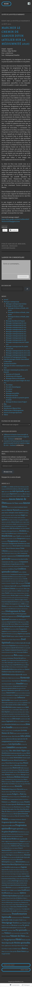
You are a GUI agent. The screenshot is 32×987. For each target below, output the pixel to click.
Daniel (27, 591)
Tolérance (8, 906)
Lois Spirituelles (14, 744)
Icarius (25, 686)
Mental (4, 760)
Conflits (20, 572)
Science (22, 881)
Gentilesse (19, 662)
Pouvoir (3, 814)
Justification (27, 721)
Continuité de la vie (7, 579)
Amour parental (22, 510)
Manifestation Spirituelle (16, 753)
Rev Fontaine (7, 852)
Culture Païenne (5, 591)
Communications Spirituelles (19, 559)
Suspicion (22, 900)
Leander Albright (24, 733)
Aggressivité (26, 489)
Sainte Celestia (23, 871)
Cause (23, 536)
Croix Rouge (19, 586)
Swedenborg (27, 900)
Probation (13, 819)
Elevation (6, 624)
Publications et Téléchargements (13, 410)
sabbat (3, 867)
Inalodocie (23, 693)
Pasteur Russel (25, 799)
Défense (19, 604)
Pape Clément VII (11, 796)
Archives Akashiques (14, 520)
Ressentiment (14, 850)
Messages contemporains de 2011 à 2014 (18, 351)
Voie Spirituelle (23, 933)
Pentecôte (3, 804)
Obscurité (20, 789)
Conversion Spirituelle (6, 581)
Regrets (20, 844)
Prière (5, 819)
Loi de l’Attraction (17, 741)
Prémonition (14, 834)
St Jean (7, 898)
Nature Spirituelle (16, 781)
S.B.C (29, 864)
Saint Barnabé (22, 869)
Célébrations (14, 591)
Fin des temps (20, 652)
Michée (3, 765)
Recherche (6, 286)
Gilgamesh (23, 664)
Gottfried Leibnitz (19, 667)
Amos (3, 499)
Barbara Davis (24, 526)
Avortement (7, 526)
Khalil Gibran (25, 727)
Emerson (20, 624)
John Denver (23, 714)
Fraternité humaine (21, 660)
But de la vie (20, 533)
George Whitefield (17, 664)
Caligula (14, 536)
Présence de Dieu (20, 834)
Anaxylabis (8, 515)
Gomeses (14, 667)
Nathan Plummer (14, 779)
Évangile (3, 953)
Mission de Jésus (23, 765)
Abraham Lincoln (24, 487)
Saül (20, 881)
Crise (3, 586)
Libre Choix (4, 739)
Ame (26, 496)
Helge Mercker (19, 244)
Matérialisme (18, 757)
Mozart (27, 772)
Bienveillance (16, 528)
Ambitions (23, 496)
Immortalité (10, 692)
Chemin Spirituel (16, 546)
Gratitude (5, 669)
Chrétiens (4, 548)
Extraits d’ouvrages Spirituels (13, 413)
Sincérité (4, 890)
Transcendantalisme (18, 909)
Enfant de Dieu (13, 629)
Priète (9, 819)
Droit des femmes (21, 602)
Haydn (3, 681)
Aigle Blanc (27, 491)
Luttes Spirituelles (21, 747)
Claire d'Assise (11, 551)
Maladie (28, 751)
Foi (15, 655)
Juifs (14, 721)
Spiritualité (20, 896)
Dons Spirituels (9, 602)
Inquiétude (24, 702)
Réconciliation (14, 859)
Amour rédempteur (10, 513)
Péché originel (5, 841)
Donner (26, 599)
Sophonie (19, 890)
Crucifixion (5, 588)
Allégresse (28, 494)
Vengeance (4, 925)
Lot (26, 744)
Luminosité (4, 747)
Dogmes (22, 599)
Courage (27, 583)
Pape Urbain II (17, 796)
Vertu (10, 925)
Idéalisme (14, 688)
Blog (5, 404)
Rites (19, 852)
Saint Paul (11, 876)
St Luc (10, 898)
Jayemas (24, 709)
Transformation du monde (9, 911)
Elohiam (16, 624)
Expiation (12, 646)
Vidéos (6, 415)
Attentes (21, 522)
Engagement (23, 629)
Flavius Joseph (4, 655)
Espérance (21, 636)
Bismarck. (27, 528)
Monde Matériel (6, 772)
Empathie (11, 626)
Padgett (15, 794)
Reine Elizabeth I (26, 843)
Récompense (8, 859)
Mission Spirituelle (5, 768)
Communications (11, 556)
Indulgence (27, 695)
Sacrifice (7, 867)
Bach (16, 526)
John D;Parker (18, 714)
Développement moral (11, 616)
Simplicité (26, 887)
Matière (7, 757)
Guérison (6, 674)
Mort (19, 772)
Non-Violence (12, 784)
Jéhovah (3, 724)
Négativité (13, 789)
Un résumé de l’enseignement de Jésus (15, 357)
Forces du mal (18, 658)
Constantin (24, 576)
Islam (3, 709)
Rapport (22, 841)
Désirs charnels (15, 606)
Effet (17, 622)
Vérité (19, 939)
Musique (8, 774)
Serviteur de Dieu (14, 887)
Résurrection (6, 864)
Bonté (6, 533)
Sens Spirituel (11, 885)
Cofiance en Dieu (13, 553)
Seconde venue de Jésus (11, 883)
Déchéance (7, 604)
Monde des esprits (24, 770)
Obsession (25, 789)
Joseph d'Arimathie (23, 719)
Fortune (8, 660)
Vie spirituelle (21, 930)
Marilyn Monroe (14, 755)
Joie (13, 718)
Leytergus (10, 736)
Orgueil (10, 791)
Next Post (15, 969)
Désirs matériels (5, 608)
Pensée (13, 802)
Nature (22, 779)
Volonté (8, 936)
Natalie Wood (7, 779)
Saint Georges (13, 874)
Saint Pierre (15, 876)
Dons (3, 602)
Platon (11, 811)
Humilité (19, 683)
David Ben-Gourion (13, 593)
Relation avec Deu (16, 846)
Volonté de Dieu (17, 935)
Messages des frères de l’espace (15, 321)
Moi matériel (8, 770)
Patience (4, 802)
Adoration (20, 489)
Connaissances (14, 574)
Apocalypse (23, 517)
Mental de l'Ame (10, 760)
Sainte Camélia (16, 871)
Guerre (27, 669)
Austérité (3, 524)
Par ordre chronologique (13, 387)
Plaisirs (21, 809)
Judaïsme (4, 721)
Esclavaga (15, 633)
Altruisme (4, 496)
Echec (17, 619)
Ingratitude (25, 700)
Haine (9, 678)
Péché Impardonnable (21, 839)
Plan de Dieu (6, 811)
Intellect (19, 705)
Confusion (24, 572)
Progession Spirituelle (9, 822)
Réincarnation (20, 862)
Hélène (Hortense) (9, 686)
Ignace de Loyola (22, 688)
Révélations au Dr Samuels (14, 376)
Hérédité (22, 686)
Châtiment (17, 548)
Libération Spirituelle (17, 739)
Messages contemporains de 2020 (16, 336)
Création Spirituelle (19, 588)
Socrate (8, 890)
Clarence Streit (17, 551)
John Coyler (4, 714)
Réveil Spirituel (15, 864)
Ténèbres (16, 923)
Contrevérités (15, 579)
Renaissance (12, 848)
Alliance (24, 494)
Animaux (6, 517)
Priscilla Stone (12, 816)
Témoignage (7, 922)
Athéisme (13, 522)
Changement (21, 538)
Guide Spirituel (18, 671)
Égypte (27, 951)
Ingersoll (21, 700)
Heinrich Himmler (7, 681)
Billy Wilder (23, 528)
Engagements (4, 631)
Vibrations (14, 925)
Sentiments (17, 885)
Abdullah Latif (12, 487)
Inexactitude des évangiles (12, 697)
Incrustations (9, 695)
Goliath (10, 667)
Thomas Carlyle (12, 904)
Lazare (15, 733)
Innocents (15, 702)
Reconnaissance (12, 844)
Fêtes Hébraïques (9, 662)
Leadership (19, 733)
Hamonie (18, 678)
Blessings (9, 531)
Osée (14, 791)
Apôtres (4, 519)
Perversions (23, 807)
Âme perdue (13, 951)
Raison (14, 841)
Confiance (14, 571)
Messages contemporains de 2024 (16, 327)
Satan (10, 881)
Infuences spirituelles (14, 700)
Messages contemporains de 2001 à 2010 (18, 353)
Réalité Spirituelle (25, 857)
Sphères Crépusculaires (15, 893)
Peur (28, 807)
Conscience (26, 574)
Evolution (12, 643)
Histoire (24, 680)
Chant (25, 543)
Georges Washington (9, 664)
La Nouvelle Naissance (20, 21)
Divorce (17, 599)
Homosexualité (7, 684)
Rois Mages (9, 855)
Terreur (26, 902)
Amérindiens (26, 512)
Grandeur (25, 667)
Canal (18, 536)
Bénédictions (7, 535)
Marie (28, 753)
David (7, 593)
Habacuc (3, 678)
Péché (13, 838)
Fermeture (25, 650)
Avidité (3, 526)
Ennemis (9, 631)
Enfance (7, 629)
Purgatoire (21, 836)
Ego (19, 622)
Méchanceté (4, 777)
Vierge (14, 930)
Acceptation (4, 489)
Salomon (24, 876)
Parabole (23, 796)
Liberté (13, 736)
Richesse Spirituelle (14, 852)
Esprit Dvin (27, 633)
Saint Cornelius (10, 871)
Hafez (7, 678)
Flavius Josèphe (10, 655)
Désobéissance (12, 609)
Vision (12, 933)
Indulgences (4, 697)
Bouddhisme (10, 533)
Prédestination (4, 834)
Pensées (27, 802)
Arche (8, 520)
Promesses (25, 829)
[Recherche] (27, 289)
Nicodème (6, 784)
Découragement (13, 604)
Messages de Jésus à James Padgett (16, 402)
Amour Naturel (13, 510)
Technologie (16, 902)
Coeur (21, 551)
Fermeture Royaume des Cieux (8, 652)
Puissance (8, 836)
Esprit (23, 633)
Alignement (13, 494)
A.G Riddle (4, 487)
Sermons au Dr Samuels (13, 374)
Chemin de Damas (8, 546)
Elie (9, 624)
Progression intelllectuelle (8, 825)
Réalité (18, 857)
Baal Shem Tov (12, 526)
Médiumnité (25, 777)
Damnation (24, 591)
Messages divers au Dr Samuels (15, 378)
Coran (17, 581)
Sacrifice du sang (13, 867)
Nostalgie (23, 783)
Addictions (15, 489)
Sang (14, 878)
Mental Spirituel (10, 763)
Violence (7, 933)
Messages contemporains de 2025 (16, 325)
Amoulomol (6, 499)
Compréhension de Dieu (18, 564)
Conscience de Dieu (7, 576)
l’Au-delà (12, 750)
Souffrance (26, 890)
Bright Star (15, 533)
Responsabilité (6, 850)
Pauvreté (9, 802)
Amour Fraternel (11, 507)
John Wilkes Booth (8, 719)
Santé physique (23, 878)
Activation (9, 489)
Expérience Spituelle (10, 648)
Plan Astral (26, 809)
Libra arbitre (17, 736)
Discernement (21, 595)
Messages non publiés (12, 393)
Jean (27, 709)
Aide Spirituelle (18, 491)
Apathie (19, 517)
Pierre (15, 809)
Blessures (14, 531)
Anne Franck (10, 517)
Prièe (27, 816)
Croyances (26, 585)
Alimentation (19, 494)
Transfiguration (25, 909)
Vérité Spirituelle (8, 943)
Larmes (11, 730)
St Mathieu (19, 898)
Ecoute (20, 619)
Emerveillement (25, 624)
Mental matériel (19, 760)
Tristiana (24, 920)
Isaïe (27, 707)
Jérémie (13, 724)
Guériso (23, 671)
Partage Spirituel (14, 799)
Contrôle (25, 579)
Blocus (18, 531)
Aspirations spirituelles (6, 522)
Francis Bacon (13, 660)
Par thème (9, 391)
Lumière (10, 747)
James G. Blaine (19, 709)
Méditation (10, 777)
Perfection (20, 804)
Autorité (14, 524)
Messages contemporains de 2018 (16, 340)
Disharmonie (4, 597)
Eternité (7, 639)
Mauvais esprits (26, 758)
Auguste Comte (26, 522)
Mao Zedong (23, 753)
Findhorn (25, 652)
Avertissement (26, 524)
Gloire (27, 665)
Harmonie (25, 677)
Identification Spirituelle (7, 688)
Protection (21, 832)
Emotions (5, 626)
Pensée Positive (20, 802)
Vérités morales (26, 940)
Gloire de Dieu (5, 667)
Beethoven (7, 528)
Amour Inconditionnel (18, 507)
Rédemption (6, 862)
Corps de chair (14, 583)
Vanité (28, 923)
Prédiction (10, 834)
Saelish (19, 867)
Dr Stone (27, 602)
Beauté (3, 528)
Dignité (16, 595)
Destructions (7, 595)
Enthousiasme (24, 631)
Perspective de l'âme (10, 807)
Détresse (3, 611)
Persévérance (17, 807)
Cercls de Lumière (9, 538)
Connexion (20, 574)
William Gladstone (21, 945)
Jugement (9, 721)
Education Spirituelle (11, 622)
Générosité (25, 674)
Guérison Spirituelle (16, 675)
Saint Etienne (7, 874)
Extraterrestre (19, 648)
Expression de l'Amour (20, 645)
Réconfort (19, 859)
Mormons (15, 772)
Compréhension (6, 564)
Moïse (3, 774)
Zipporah (19, 948)
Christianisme (27, 546)
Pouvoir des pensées (9, 813)
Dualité (3, 604)
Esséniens (4, 639)
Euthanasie (18, 639)
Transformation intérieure (22, 911)
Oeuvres (7, 791)
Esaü (12, 633)
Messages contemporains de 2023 (16, 329)
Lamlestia (8, 730)
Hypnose (3, 686)
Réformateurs (12, 862)
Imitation (22, 690)
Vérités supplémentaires (6, 945)
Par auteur (9, 389)
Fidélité (15, 652)
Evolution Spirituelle (20, 643)
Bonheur (22, 531)
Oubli (16, 791)
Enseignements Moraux (16, 631)
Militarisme (7, 765)
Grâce (11, 669)
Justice (22, 721)
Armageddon (20, 520)
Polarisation (15, 811)
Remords (6, 848)
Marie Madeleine (6, 755)
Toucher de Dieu (22, 907)
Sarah (7, 881)
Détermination (25, 608)
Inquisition (20, 702)
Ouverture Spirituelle (7, 794)
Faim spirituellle (27, 647)
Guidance (5, 672)
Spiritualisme (12, 896)
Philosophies (11, 809)
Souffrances (6, 893)
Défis (23, 604)
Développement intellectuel (9, 614)
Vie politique (10, 930)
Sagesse (24, 867)
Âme (24, 948)
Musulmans (13, 774)
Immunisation (18, 693)
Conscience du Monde (17, 576)
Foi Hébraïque (4, 658)
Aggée (3, 491)
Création (12, 588)
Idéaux (17, 688)
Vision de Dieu (17, 933)
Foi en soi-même (26, 655)
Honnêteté (14, 684)
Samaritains (5, 878)
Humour (26, 684)
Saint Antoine (16, 869)
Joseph (17, 719)
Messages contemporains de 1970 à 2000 (18, 355)
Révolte (23, 864)
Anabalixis (4, 515)
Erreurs (9, 633)
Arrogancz (26, 520)
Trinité (20, 920)
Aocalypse (15, 517)
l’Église (23, 750)
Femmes (19, 650)
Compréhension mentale (18, 566)
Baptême (19, 526)
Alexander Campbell (5, 494)
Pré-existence (26, 832)
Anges (23, 515)
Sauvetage (15, 881)
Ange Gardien (17, 515)
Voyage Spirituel (10, 940)
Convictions (13, 581)
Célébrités (19, 591)
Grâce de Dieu (18, 669)
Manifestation (6, 753)
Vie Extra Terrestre (20, 927)
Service (8, 887)
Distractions (26, 597)
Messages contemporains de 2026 (16, 323)
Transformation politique (6, 914)
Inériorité (23, 707)
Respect (20, 848)
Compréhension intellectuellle (8, 566)
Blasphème (4, 531)
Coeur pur (7, 553)
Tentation (23, 902)
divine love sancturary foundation (8, 599)
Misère (10, 768)
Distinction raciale (10, 597)
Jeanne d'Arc (12, 712)
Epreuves (4, 633)
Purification (6, 838)
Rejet (10, 846)
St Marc (14, 898)
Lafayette (3, 730)
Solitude (12, 890)
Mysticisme (18, 774)
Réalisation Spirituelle (11, 857)
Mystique (23, 774)
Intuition (14, 707)
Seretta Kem (24, 885)
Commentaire (23, 276)
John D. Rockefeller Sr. (10, 714)
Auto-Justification (9, 524)
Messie (25, 763)
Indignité (16, 695)
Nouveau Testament (11, 786)
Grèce (23, 669)
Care (21, 536)
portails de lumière (24, 811)
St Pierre (24, 898)
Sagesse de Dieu (5, 869)
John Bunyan (20, 712)
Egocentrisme (23, 622)
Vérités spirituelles (22, 942)
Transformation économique (17, 917)
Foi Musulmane (10, 658)
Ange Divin (12, 515)
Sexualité (21, 887)
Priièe (8, 816)
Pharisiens (5, 809)
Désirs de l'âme (24, 606)
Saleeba (20, 876)
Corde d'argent (21, 581)
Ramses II (17, 841)
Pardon (4, 799)
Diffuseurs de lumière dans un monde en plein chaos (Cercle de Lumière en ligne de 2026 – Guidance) (16, 437)
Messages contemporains (11, 302)
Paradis (28, 796)
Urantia (24, 923)
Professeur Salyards (21, 819)
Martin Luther (21, 755)
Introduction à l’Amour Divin (12, 408)
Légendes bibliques (5, 751)
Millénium (12, 765)
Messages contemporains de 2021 (16, 334)
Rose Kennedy (15, 855)
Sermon (4, 887)
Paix (21, 794)
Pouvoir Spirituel (18, 814)
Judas (29, 719)
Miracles (17, 765)
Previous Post (8, 965)
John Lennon (18, 716)
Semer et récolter (19, 883)
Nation (19, 779)
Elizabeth (12, 624)
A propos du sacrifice (10, 364)
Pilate (18, 809)
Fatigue (3, 650)
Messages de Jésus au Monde (14, 306)
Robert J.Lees (24, 852)
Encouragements (19, 626)
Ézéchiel (7, 954)
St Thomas (8, 900)
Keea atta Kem (20, 727)
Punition (13, 836)
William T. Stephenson (8, 948)
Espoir (20, 633)
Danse (3, 593)
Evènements (7, 406)
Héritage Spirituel (16, 686)
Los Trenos (23, 744)
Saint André (11, 869)
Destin (3, 595)
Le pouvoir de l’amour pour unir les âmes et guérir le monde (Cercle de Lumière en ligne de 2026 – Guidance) (17, 443)
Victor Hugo (19, 925)
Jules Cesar (18, 721)
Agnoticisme (6, 491)
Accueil (6, 300)
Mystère (27, 774)
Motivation (23, 772)
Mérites (3, 779)
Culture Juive (26, 588)
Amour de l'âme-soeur (15, 503)
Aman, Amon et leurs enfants (13, 496)
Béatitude (25, 533)
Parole (8, 799)
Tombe (11, 906)
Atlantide (17, 522)
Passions (20, 799)
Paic (19, 794)
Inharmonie (5, 702)
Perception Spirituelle (11, 804)
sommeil (15, 890)
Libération (9, 739)
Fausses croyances (11, 650)
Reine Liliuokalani (5, 846)
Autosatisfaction (20, 524)
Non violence (18, 783)
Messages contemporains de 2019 (16, 338)
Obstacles (3, 791)
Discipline (27, 595)
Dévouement (12, 619)
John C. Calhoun (26, 712)
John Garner (7, 716)
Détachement (18, 608)
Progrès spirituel (17, 829)
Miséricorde (17, 768)
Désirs (4, 606)
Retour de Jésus (20, 850)
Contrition (20, 579)
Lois (7, 744)
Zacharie (15, 948)
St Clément (26, 896)
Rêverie (26, 864)
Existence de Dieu (5, 645)
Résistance (27, 862)
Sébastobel (4, 902)
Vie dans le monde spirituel (10, 927)
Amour (12, 499)
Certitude (15, 538)
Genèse (22, 662)
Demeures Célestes (21, 593)
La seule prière (17, 730)
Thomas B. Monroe (5, 904)
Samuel (10, 878)
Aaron (8, 487)
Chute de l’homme (10, 548)
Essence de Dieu (27, 636)
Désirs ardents (9, 606)
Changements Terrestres (16, 543)
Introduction (7, 707)
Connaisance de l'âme (6, 574)
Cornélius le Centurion (6, 583)
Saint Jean (24, 874)
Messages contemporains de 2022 (16, 332)
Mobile (22, 768)
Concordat (6, 569)
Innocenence (10, 702)
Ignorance (4, 690)
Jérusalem (8, 724)
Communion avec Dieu (8, 562)
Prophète (5, 831)
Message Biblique (19, 763)
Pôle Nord (10, 841)
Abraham (18, 487)
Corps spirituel (21, 583)
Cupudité (10, 591)
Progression (21, 822)
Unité (20, 923)
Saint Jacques (18, 874)
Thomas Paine (27, 904)
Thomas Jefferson (19, 904)
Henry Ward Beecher (16, 681)
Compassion (23, 562)
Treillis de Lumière (14, 920)
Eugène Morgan (13, 639)
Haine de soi (13, 678)
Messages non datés (12, 395)
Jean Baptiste (6, 712)
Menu (6, 4)
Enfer (17, 629)
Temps (19, 902)
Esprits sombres (15, 636)
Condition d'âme (12, 569)
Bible (11, 528)
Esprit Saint (6, 636)
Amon (28, 496)
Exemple (28, 643)
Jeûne (16, 712)
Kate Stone (15, 727)
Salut (28, 876)
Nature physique (8, 781)
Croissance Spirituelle (10, 586)
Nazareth (23, 781)
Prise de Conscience (20, 816)
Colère (19, 553)
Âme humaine (7, 951)
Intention (24, 705)
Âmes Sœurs (21, 951)
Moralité (11, 772)
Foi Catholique (20, 655)
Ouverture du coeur (21, 791)
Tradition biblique (5, 909)
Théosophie (4, 906)
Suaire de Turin (13, 900)
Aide (11, 491)
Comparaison (16, 562)
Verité (7, 925)
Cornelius (26, 581)
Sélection (8, 902)
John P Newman (24, 716)
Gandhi (15, 662)
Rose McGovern (21, 855)
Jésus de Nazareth (21, 724)
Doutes (16, 602)
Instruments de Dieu (11, 705)
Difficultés (12, 595)
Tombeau (15, 906)
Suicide (18, 900)
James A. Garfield (12, 709)
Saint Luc (6, 876)
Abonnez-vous (8, 472)
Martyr (26, 755)
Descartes (27, 593)
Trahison (11, 909)
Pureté (16, 836)
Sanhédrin (18, 878)
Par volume (9, 385)
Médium (5, 246)
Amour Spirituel (19, 513)
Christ (22, 546)
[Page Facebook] (29, 3)
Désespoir (27, 604)
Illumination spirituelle (13, 690)
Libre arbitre (25, 736)
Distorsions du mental (18, 597)
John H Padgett (13, 716)
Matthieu (11, 757)
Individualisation (21, 695)
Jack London (6, 709)
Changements (12, 541)
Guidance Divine (11, 671)
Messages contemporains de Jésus (16, 304)
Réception (4, 859)
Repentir (16, 848)
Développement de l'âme (15, 611)
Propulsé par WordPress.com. (16, 982)
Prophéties (13, 831)
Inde (13, 695)
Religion (24, 846)
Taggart (11, 902)
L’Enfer (18, 751)
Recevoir (5, 843)
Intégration (19, 707)
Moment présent (15, 770)
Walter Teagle (14, 945)
